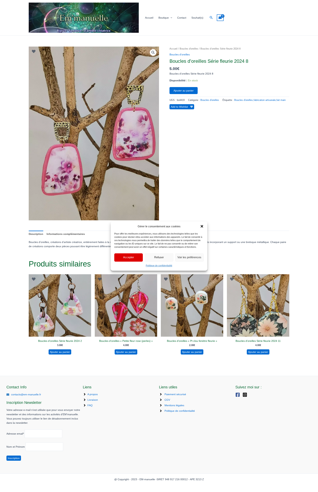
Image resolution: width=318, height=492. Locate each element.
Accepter (128, 257)
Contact (181, 17)
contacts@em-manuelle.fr (26, 394)
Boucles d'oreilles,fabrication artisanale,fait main (260, 100)
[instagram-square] (246, 394)
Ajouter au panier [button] (60, 351)
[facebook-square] (238, 394)
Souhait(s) (197, 17)
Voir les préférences (189, 257)
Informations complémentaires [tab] (66, 233)
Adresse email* (15, 433)
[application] (170, 17)
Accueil (149, 17)
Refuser (159, 257)
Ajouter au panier (184, 90)
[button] (202, 226)
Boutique (163, 17)
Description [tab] (36, 233)
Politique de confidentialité (159, 265)
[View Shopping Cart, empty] (220, 17)
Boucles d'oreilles (189, 48)
